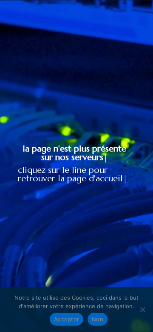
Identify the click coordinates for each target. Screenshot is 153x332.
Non (97, 319)
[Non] (142, 309)
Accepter (66, 319)
